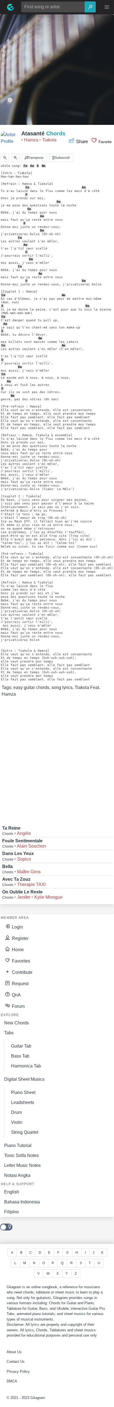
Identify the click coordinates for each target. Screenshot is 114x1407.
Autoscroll (62, 158)
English (11, 1192)
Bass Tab (20, 1056)
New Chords (16, 1023)
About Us (14, 1352)
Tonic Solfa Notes (21, 1155)
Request (19, 983)
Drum (16, 1112)
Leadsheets (22, 1102)
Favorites (20, 961)
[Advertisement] (57, 71)
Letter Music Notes (22, 1165)
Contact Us (16, 1361)
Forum (18, 1006)
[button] (107, 7)
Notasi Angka (17, 1175)
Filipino (11, 1211)
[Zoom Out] (5, 158)
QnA (16, 995)
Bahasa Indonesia (22, 1202)
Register (19, 938)
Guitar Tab (21, 1046)
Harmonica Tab (26, 1066)
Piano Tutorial (18, 1145)
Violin (16, 1122)
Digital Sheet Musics (24, 1079)
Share (82, 141)
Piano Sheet (23, 1092)
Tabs (9, 1032)
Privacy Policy (18, 1371)
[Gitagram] (10, 7)
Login (17, 927)
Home (17, 949)
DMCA (12, 1381)
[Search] (90, 6)
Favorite (104, 142)
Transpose (35, 158)
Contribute (21, 972)
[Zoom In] (15, 158)
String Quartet (24, 1132)
